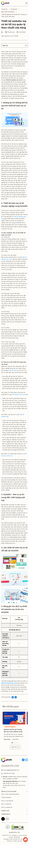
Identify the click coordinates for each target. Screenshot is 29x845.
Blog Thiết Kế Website (7, 12)
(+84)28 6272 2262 (9, 773)
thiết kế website (13, 370)
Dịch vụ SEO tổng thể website (10, 794)
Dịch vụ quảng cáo (6, 807)
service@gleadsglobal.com (11, 770)
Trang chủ (4, 9)
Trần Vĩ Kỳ (7, 739)
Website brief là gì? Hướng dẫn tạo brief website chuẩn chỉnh (13, 731)
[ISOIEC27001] (7, 826)
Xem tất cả (15, 747)
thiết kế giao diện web (18, 394)
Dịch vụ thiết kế (6, 804)
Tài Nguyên (14, 9)
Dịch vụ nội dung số (7, 800)
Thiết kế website (6, 797)
